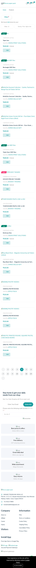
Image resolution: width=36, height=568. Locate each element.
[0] (27, 4)
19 (31, 374)
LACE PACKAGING (7, 203)
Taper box (6, 40)
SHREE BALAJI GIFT (15, 99)
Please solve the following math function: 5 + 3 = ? (18, 409)
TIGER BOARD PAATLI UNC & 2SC (14, 206)
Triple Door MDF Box (9, 152)
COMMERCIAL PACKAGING (9, 176)
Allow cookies (18, 565)
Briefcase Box (7, 233)
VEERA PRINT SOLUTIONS (17, 43)
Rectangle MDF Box (9, 67)
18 (26, 374)
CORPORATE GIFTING (8, 38)
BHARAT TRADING (14, 181)
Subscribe (28, 404)
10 (17, 374)
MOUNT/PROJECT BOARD (11, 179)
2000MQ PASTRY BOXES (11, 315)
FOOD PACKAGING (7, 286)
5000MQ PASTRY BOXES (11, 289)
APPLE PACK (12, 291)
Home (4, 10)
